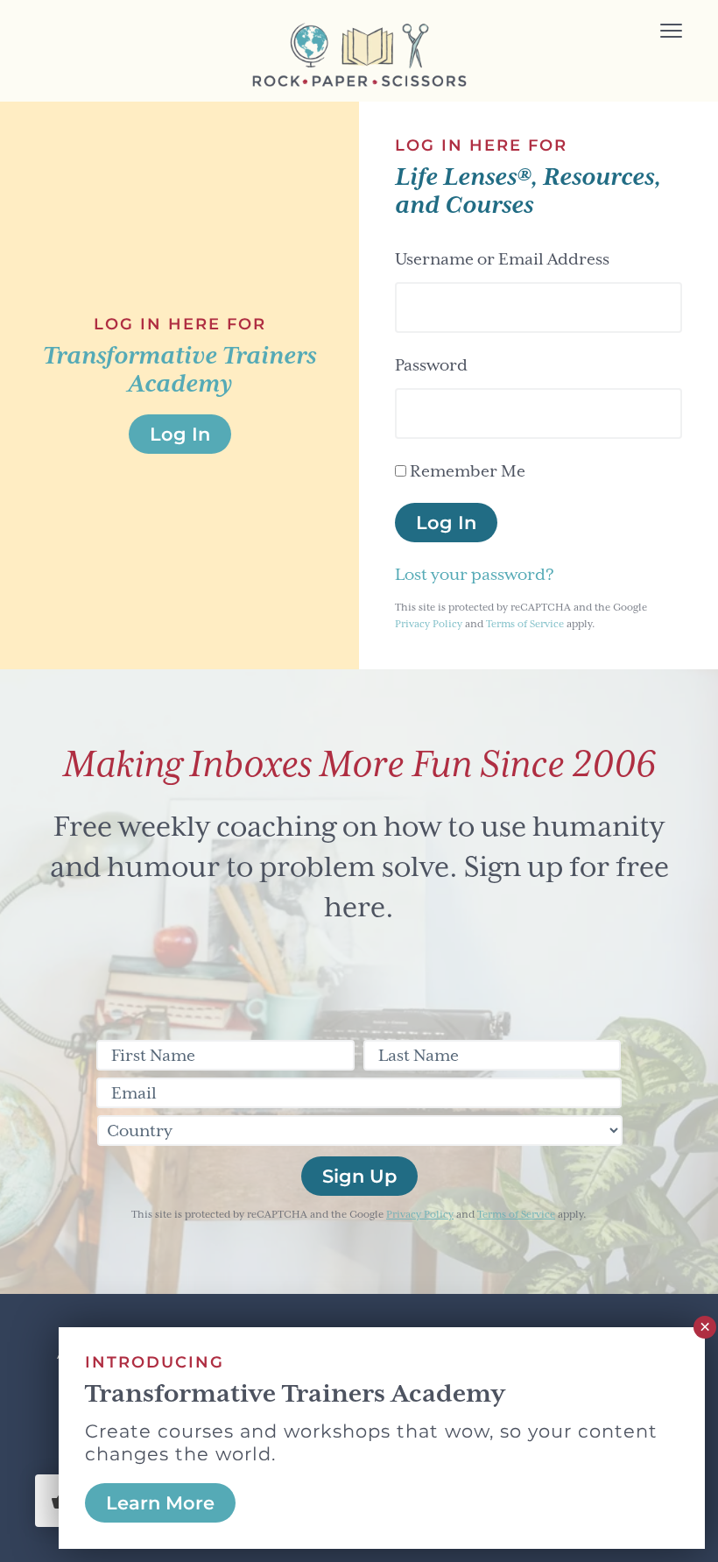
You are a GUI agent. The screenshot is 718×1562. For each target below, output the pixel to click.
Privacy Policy (428, 624)
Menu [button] (647, 33)
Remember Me (467, 471)
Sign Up (359, 1176)
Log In (446, 523)
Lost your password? (474, 574)
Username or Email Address (502, 259)
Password (431, 365)
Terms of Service (525, 624)
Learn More (160, 1503)
